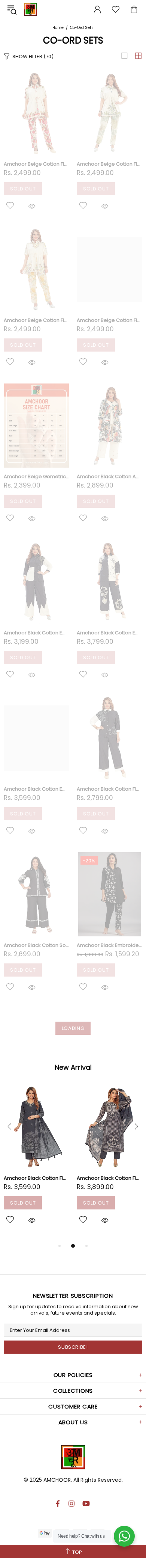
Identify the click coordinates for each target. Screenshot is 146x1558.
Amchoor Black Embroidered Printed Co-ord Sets (109, 945)
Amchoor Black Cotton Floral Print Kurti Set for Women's (36, 1178)
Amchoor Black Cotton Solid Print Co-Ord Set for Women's (36, 945)
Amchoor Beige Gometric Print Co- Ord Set (36, 476)
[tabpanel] (36, 1163)
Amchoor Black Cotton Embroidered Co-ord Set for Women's (36, 633)
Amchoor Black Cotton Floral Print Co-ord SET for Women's (109, 789)
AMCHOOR (57, 1480)
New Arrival (73, 1067)
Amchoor (30, 9)
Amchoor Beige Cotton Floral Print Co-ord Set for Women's (36, 164)
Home (58, 27)
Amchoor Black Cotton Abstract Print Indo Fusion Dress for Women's (109, 476)
